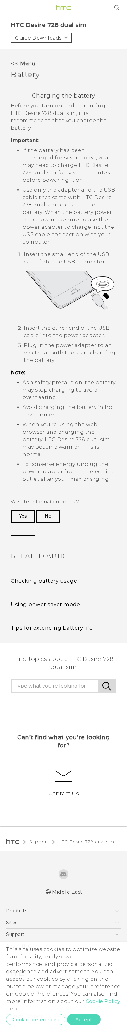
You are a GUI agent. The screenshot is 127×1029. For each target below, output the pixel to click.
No (48, 516)
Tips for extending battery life (52, 628)
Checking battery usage (44, 581)
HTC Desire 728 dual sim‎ (86, 841)
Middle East (67, 892)
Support (38, 841)
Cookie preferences (36, 1019)
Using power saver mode (45, 604)
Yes (23, 516)
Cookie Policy (103, 1001)
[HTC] (63, 7)
